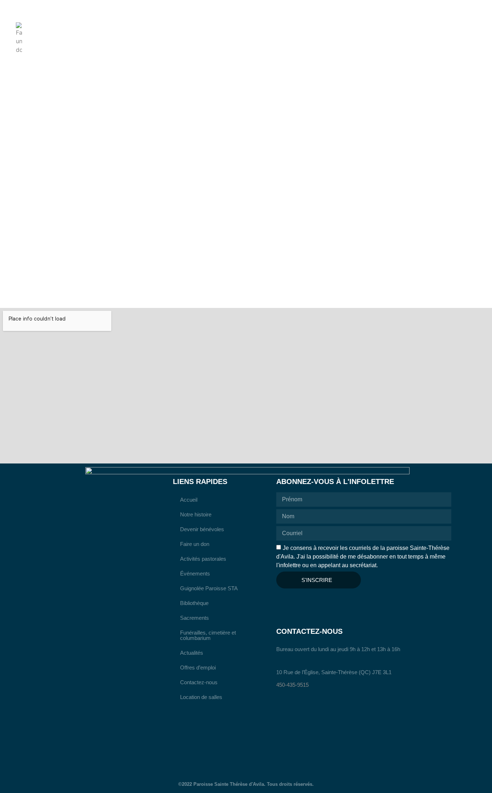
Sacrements (194, 618)
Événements (195, 573)
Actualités (191, 653)
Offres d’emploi (198, 667)
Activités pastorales (203, 559)
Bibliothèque (194, 603)
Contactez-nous (199, 682)
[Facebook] (283, 603)
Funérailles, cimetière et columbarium (208, 635)
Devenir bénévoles (202, 529)
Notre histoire (195, 514)
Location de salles (201, 697)
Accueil (188, 500)
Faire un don (194, 544)
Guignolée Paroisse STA (209, 588)
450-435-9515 (292, 685)
